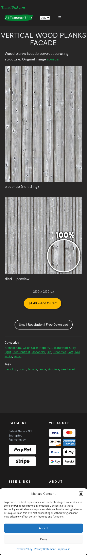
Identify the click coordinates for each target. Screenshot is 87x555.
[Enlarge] (77, 71)
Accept (43, 528)
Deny (43, 539)
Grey (72, 348)
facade (32, 369)
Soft (70, 352)
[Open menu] (59, 17)
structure (53, 369)
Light (8, 352)
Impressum (64, 549)
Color (26, 348)
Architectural (13, 348)
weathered (68, 369)
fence (42, 369)
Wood (17, 356)
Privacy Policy (24, 549)
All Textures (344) (18, 18)
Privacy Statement (45, 549)
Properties (59, 352)
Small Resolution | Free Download (43, 324)
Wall (77, 352)
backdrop (11, 369)
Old (49, 352)
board (23, 369)
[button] (81, 494)
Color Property (40, 348)
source (52, 59)
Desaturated (59, 348)
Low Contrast (21, 352)
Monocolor (38, 352)
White (8, 356)
